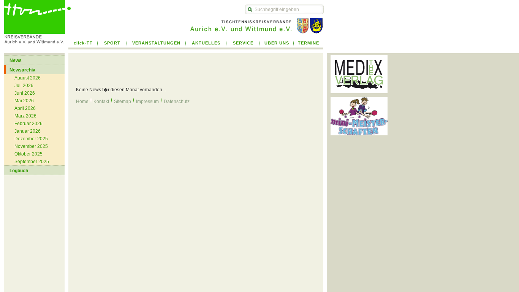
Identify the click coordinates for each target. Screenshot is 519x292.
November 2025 (31, 146)
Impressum (147, 101)
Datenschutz (177, 101)
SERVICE (243, 43)
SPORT (112, 43)
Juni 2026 (24, 93)
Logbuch (18, 170)
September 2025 (31, 161)
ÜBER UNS (276, 43)
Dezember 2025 (31, 138)
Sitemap (122, 101)
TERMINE (308, 43)
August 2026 (27, 78)
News (15, 60)
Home (82, 101)
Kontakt (101, 101)
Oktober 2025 (28, 154)
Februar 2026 (28, 123)
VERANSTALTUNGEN (156, 43)
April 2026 (25, 108)
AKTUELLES (206, 43)
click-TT (83, 43)
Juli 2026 (23, 85)
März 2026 (25, 116)
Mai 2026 (24, 100)
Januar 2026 (27, 131)
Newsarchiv (22, 70)
